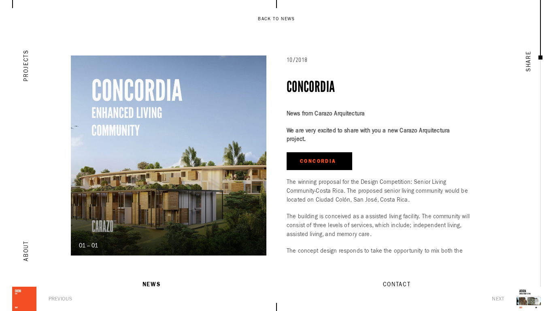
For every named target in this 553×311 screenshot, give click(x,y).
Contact (397, 285)
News (152, 285)
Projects (26, 65)
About (26, 251)
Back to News (276, 19)
